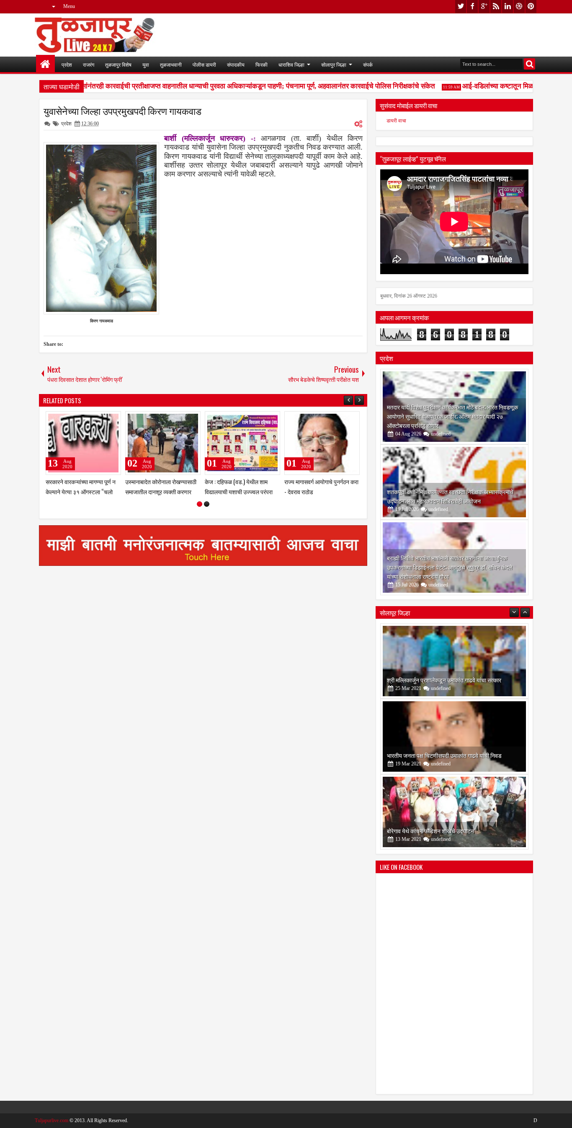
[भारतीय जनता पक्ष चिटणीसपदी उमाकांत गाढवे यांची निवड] (454, 736)
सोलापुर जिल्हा (333, 64)
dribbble (519, 6)
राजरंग (88, 64)
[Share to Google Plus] (112, 419)
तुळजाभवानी (171, 64)
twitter (460, 6)
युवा (145, 64)
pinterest (531, 6)
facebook (472, 6)
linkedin (507, 6)
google (484, 6)
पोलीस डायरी (204, 64)
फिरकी (261, 64)
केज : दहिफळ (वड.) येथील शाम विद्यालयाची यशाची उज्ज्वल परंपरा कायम (239, 491)
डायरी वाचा (396, 121)
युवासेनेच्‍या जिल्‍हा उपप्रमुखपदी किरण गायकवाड (122, 111)
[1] (199, 504)
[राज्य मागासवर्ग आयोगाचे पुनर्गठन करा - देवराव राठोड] (322, 443)
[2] (206, 504)
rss (495, 6)
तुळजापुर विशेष (118, 64)
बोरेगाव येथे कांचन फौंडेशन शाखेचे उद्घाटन (430, 830)
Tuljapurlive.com (51, 1120)
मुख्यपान (45, 64)
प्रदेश (67, 64)
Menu (69, 6)
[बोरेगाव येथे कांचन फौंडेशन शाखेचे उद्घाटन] (454, 812)
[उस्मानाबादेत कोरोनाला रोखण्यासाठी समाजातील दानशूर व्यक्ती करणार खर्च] (163, 443)
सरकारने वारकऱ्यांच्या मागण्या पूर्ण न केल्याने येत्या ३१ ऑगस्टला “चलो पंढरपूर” (81, 491)
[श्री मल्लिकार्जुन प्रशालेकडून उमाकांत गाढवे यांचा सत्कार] (454, 661)
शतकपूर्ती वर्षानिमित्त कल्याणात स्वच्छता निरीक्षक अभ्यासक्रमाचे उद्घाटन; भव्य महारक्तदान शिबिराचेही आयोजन (450, 496)
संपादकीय (236, 64)
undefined (441, 434)
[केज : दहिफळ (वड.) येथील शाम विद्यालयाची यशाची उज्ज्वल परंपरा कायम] (242, 443)
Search (529, 64)
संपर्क (368, 64)
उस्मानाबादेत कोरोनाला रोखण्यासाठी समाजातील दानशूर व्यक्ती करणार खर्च (160, 491)
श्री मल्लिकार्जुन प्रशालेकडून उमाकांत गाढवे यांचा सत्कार (444, 679)
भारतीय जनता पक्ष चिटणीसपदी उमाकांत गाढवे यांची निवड (444, 755)
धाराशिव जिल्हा (291, 64)
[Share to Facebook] (93, 419)
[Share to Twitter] (102, 419)
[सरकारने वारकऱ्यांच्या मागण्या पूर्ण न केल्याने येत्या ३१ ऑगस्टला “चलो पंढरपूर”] (83, 443)
